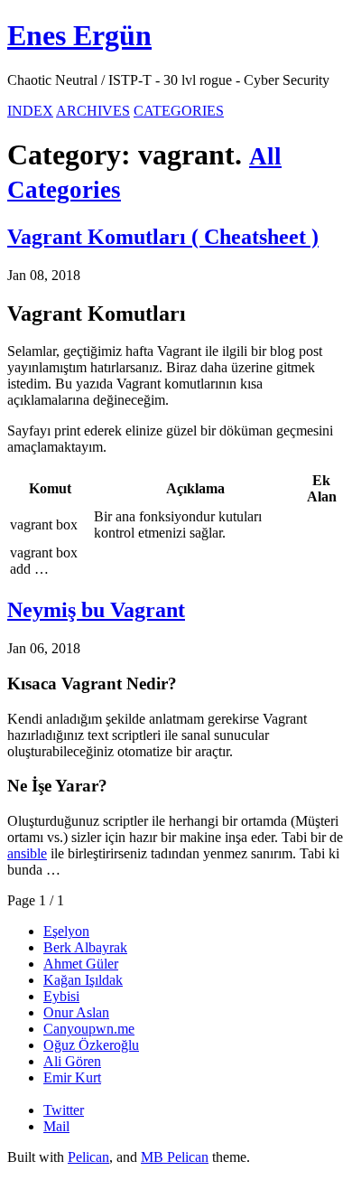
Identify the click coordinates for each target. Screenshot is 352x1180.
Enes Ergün (79, 35)
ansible (27, 853)
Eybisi (61, 996)
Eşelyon (66, 931)
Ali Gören (72, 1061)
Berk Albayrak (85, 947)
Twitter (63, 1110)
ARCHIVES (93, 110)
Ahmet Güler (80, 963)
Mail (56, 1126)
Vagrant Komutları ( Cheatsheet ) (163, 236)
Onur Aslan (76, 1012)
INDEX (30, 110)
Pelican (88, 1157)
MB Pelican (174, 1157)
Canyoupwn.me (88, 1028)
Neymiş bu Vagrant (96, 610)
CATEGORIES (179, 110)
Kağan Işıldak (83, 980)
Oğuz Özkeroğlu (91, 1045)
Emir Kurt (72, 1077)
